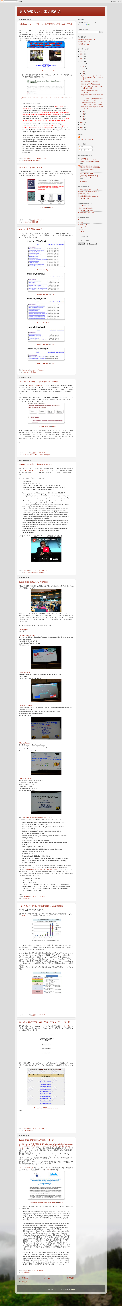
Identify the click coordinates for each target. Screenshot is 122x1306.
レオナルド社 (82, 222)
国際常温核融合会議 (35, 385)
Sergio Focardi (32, 572)
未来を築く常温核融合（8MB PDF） (89, 191)
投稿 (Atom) (25, 1282)
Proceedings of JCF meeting (43, 1108)
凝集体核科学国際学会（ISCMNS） (88, 196)
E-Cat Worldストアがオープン (30, 168)
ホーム (47, 1278)
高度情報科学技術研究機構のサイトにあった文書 (41, 869)
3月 (83, 116)
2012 (82, 122)
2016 (82, 54)
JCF (24, 1130)
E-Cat (25, 572)
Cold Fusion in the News (85, 210)
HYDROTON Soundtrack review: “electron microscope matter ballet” (89, 176)
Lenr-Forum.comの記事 (26, 1168)
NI (33, 455)
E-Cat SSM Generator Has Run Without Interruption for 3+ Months (89, 160)
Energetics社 (82, 227)
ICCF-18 (26, 372)
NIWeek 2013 (39, 455)
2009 (82, 129)
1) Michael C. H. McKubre (27, 635)
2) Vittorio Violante (24, 672)
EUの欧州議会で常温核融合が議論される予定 (36, 1140)
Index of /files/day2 (43, 270)
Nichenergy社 (82, 229)
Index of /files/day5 (43, 344)
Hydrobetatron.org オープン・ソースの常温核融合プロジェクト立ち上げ (92, 77)
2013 (82, 61)
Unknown (83, 137)
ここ (45, 387)
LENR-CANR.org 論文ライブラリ (88, 189)
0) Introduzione (23, 629)
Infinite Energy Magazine (85, 208)
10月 (83, 68)
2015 (82, 56)
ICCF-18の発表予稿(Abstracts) (30, 229)
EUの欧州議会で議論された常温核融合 (34, 582)
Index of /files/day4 (43, 323)
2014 (82, 59)
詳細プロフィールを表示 (85, 139)
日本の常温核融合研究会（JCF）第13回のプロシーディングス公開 (44, 1022)
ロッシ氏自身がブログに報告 (33, 470)
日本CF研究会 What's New (86, 194)
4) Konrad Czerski (24, 743)
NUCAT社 (81, 231)
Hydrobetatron (27, 160)
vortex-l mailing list (83, 205)
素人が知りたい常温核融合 (40, 11)
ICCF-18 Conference (43, 426)
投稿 (81, 146)
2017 (82, 51)
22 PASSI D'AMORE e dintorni (89, 166)
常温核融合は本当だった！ (86, 212)
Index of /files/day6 (43, 363)
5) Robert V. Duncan (25, 778)
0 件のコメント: (42, 158)
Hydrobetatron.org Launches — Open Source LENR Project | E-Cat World (43, 98)
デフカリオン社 (82, 224)
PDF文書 (22, 916)
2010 (82, 127)
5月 (83, 111)
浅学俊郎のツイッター (85, 42)
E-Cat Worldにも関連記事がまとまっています (37, 817)
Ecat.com (81, 220)
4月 (83, 114)
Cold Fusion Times (83, 198)
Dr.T (24, 455)
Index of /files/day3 (43, 294)
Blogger (73, 1289)
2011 (81, 124)
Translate (92, 25)
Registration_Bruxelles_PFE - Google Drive (43, 1202)
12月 (83, 63)
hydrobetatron (43, 71)
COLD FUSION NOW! (87, 173)
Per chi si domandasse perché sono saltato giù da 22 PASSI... (90, 168)
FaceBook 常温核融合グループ (87, 39)
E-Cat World (27, 222)
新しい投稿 (23, 1278)
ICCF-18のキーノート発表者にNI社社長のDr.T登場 (38, 382)
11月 (83, 66)
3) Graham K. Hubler (25, 705)
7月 (83, 71)
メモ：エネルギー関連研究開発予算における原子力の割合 (41, 906)
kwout (52, 71)
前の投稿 (70, 1278)
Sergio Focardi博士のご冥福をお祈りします (35, 464)
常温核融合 (36, 160)
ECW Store (43, 207)
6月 (83, 73)
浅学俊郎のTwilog (83, 44)
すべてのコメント (86, 150)
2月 (83, 119)
